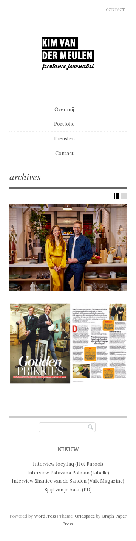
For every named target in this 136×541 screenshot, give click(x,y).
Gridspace (85, 516)
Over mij (64, 109)
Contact (115, 9)
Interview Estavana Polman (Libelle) (68, 472)
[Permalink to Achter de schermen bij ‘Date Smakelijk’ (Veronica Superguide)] (68, 247)
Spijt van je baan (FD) (68, 490)
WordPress (45, 516)
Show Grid (116, 196)
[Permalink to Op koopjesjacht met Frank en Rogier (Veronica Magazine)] (68, 343)
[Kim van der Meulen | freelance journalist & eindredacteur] (68, 84)
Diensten (64, 138)
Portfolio (64, 124)
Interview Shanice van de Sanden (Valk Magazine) (68, 481)
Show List (124, 196)
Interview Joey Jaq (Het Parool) (68, 464)
